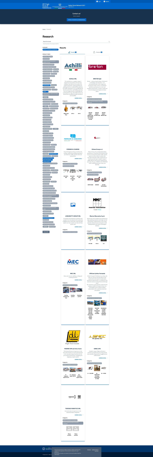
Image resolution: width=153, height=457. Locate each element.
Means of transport (46, 144)
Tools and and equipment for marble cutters (49, 208)
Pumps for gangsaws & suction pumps (50, 163)
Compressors (53, 85)
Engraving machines (54, 108)
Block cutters (56, 69)
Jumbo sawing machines (47, 128)
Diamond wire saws (46, 104)
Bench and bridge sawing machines (49, 67)
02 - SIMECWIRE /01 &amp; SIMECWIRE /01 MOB (97, 376)
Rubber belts (54, 172)
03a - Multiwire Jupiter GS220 (79, 376)
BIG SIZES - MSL (79, 176)
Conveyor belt (54, 89)
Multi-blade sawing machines (48, 151)
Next (84, 110)
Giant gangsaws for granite (48, 124)
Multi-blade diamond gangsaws (49, 149)
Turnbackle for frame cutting (48, 213)
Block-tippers (55, 71)
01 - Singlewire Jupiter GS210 (66, 376)
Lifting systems (46, 131)
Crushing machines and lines (66, 297)
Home (44, 29)
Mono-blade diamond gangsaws (49, 147)
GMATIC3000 (90, 185)
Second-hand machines (47, 177)
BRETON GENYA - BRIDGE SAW (103, 114)
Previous (61, 110)
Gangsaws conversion (47, 119)
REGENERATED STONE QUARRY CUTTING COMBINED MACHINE (103, 311)
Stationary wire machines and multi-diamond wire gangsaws (49, 195)
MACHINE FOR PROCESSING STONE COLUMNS (97, 310)
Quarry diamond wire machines (48, 168)
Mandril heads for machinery (48, 137)
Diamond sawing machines (48, 99)
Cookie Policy (95, 449)
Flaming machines (46, 115)
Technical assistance (46, 205)
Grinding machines (46, 126)
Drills (45, 106)
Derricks (45, 97)
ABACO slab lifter (66, 114)
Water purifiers (46, 219)
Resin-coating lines (54, 170)
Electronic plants (46, 108)
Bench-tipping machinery (47, 69)
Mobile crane (54, 144)
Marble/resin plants (46, 142)
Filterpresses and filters (47, 113)
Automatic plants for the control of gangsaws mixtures (49, 61)
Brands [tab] (73, 52)
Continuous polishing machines (48, 87)
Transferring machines (47, 211)
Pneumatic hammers (47, 156)
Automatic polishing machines (48, 64)
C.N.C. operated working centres (49, 76)
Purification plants (46, 165)
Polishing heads (55, 156)
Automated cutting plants (47, 56)
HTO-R (97, 243)
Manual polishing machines (48, 140)
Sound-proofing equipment (48, 186)
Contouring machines (47, 89)
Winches (45, 226)
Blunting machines (46, 73)
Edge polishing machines (53, 106)
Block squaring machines (47, 71)
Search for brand (47, 41)
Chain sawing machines (47, 80)
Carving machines (46, 78)
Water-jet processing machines (48, 224)
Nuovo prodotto (69, 434)
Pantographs (45, 153)
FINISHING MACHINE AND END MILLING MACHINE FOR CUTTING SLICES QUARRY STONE (90, 313)
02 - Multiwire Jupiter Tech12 (73, 375)
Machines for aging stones (47, 135)
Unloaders (45, 215)
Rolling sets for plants (47, 172)
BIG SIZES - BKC (66, 176)
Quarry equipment (46, 170)
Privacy (89, 449)
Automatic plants (46, 58)
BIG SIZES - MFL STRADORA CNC (72, 178)
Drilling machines (54, 104)
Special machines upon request (48, 188)
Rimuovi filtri (46, 232)
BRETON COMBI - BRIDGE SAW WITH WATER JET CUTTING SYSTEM (90, 116)
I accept (96, 451)
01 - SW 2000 (90, 373)
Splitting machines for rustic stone (49, 192)
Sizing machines (46, 183)
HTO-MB (90, 243)
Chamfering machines (47, 82)
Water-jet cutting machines (48, 222)
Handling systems (73, 296)
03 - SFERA (103, 373)
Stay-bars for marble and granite (49, 198)
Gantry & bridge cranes (47, 122)
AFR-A (72, 113)
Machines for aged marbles (48, 133)
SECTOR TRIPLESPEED (104, 185)
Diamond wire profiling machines (49, 101)
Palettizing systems (79, 296)
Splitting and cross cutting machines (49, 190)
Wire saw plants (52, 226)
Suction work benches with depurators (50, 203)
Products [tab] (99, 52)
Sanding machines (46, 174)
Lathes (55, 128)
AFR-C (79, 113)
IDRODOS (97, 185)
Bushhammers (54, 73)
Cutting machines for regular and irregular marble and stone (50, 94)
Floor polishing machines (47, 117)
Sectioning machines (46, 179)
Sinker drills (54, 181)
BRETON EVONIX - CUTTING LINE (97, 114)
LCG (103, 243)
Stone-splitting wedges (47, 201)
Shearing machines (46, 181)
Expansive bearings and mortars (49, 110)
